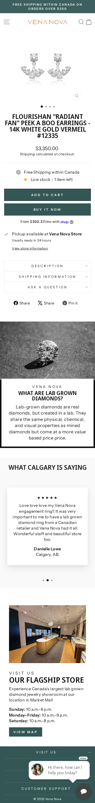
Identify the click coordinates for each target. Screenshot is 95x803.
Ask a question (48, 287)
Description (47, 266)
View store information (30, 248)
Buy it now (48, 209)
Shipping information (47, 277)
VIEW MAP (25, 732)
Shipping (27, 154)
